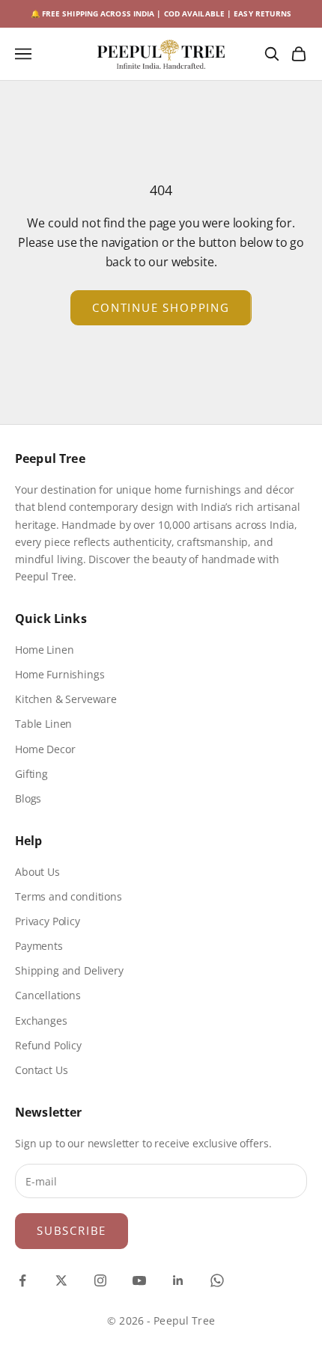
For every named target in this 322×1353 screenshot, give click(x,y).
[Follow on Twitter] (61, 1280)
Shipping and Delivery (69, 970)
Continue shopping (161, 307)
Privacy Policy (47, 921)
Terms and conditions (68, 896)
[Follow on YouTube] (139, 1280)
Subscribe (71, 1230)
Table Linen (43, 724)
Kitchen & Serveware (66, 699)
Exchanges (41, 1020)
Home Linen (44, 649)
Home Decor (45, 749)
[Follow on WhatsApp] (217, 1280)
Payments (39, 946)
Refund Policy (48, 1045)
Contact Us (41, 1070)
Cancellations (48, 995)
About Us (37, 872)
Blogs (28, 798)
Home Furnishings (59, 674)
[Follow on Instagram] (100, 1280)
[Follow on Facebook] (22, 1280)
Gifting (31, 774)
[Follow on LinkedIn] (178, 1280)
